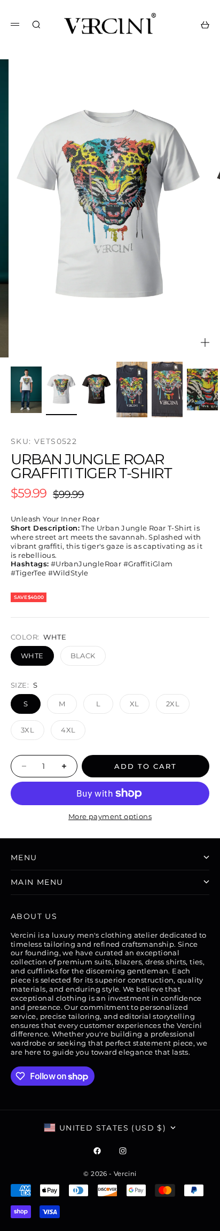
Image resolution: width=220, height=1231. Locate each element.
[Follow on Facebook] (97, 1151)
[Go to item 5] (167, 389)
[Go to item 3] (96, 390)
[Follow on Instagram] (123, 1151)
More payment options (110, 816)
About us (34, 916)
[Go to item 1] (26, 390)
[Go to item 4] (131, 389)
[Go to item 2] (61, 390)
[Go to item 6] (202, 389)
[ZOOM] (205, 342)
